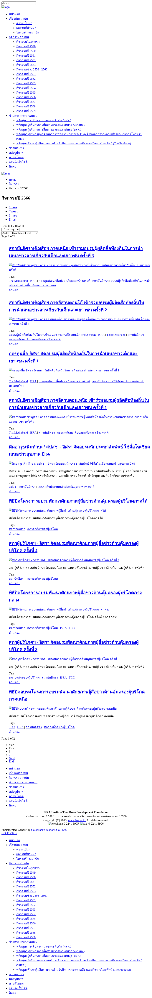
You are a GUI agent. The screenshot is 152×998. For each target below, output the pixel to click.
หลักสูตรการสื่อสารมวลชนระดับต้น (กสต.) (43, 120)
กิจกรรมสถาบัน (19, 37)
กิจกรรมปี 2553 (26, 64)
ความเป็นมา (24, 23)
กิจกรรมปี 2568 (26, 106)
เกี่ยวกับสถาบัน (18, 18)
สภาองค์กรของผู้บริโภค (42, 529)
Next (12, 758)
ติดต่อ (12, 166)
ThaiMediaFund (18, 280)
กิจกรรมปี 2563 (26, 83)
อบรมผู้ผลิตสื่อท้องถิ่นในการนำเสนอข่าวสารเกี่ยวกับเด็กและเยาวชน (52, 334)
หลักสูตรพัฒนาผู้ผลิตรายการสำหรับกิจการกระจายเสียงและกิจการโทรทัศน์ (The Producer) (73, 143)
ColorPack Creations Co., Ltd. (49, 829)
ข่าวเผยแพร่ (16, 148)
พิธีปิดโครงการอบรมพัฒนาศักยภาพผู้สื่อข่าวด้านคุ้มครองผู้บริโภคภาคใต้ (78, 501)
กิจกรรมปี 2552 (26, 60)
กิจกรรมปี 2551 (26, 55)
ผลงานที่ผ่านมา (26, 27)
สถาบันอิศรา (100, 280)
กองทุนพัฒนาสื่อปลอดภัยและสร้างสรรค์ (64, 280)
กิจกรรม (14, 183)
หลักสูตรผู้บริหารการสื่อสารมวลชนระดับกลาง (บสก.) (50, 124)
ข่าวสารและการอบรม (23, 115)
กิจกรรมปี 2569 (26, 111)
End (11, 761)
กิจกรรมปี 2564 (26, 87)
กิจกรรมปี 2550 (26, 51)
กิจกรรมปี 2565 (26, 92)
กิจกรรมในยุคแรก (28, 41)
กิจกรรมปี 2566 (26, 97)
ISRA (33, 280)
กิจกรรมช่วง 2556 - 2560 (31, 69)
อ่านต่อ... (14, 290)
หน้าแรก (14, 14)
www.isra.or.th (77, 820)
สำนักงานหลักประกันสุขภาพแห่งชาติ (70, 486)
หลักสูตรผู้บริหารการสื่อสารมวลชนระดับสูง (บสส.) (48, 129)
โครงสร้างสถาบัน (27, 32)
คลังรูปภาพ (16, 152)
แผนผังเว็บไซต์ (18, 161)
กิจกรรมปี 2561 (26, 74)
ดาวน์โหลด (16, 157)
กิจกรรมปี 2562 (26, 78)
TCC (72, 628)
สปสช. (13, 486)
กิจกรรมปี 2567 (26, 101)
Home (12, 179)
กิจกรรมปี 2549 (26, 46)
